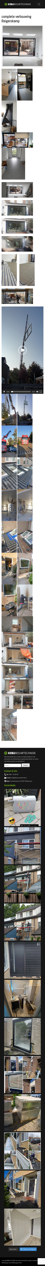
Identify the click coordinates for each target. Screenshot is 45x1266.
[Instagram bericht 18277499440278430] (22, 883)
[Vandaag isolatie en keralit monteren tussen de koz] (22, 922)
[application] (22, 350)
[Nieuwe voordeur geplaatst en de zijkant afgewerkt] (22, 960)
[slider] (21, 391)
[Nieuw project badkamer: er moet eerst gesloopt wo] (22, 998)
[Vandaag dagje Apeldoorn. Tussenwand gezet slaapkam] (22, 1227)
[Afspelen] (4, 392)
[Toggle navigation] (39, 4)
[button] (22, 350)
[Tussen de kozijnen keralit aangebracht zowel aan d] (22, 845)
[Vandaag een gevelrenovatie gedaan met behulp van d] (22, 1036)
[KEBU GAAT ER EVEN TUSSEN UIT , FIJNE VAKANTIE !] (22, 807)
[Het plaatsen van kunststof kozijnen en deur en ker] (22, 1074)
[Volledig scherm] (41, 392)
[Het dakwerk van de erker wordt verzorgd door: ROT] (22, 1150)
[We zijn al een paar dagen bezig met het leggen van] (22, 1112)
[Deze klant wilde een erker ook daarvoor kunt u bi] (22, 1189)
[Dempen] (37, 392)
